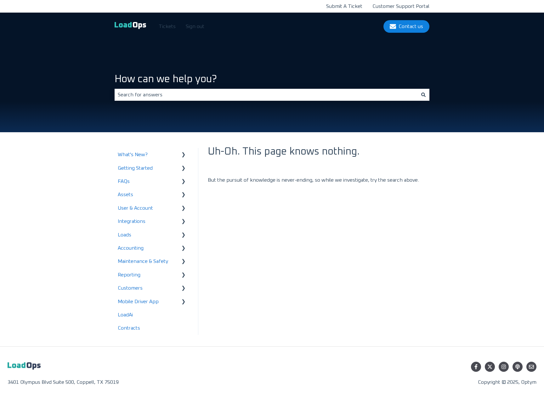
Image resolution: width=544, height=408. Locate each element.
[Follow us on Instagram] (504, 367)
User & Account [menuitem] (135, 208)
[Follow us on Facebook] (476, 367)
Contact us (411, 26)
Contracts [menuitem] (129, 328)
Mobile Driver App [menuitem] (138, 301)
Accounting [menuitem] (131, 248)
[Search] (423, 95)
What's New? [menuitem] (133, 154)
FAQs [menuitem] (124, 181)
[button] (183, 155)
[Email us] (531, 367)
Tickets (167, 26)
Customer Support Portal (400, 6)
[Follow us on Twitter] (490, 367)
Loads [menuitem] (124, 234)
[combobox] (266, 95)
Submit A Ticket (344, 6)
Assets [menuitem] (125, 194)
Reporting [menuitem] (129, 274)
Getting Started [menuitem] (135, 168)
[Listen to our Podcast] (518, 367)
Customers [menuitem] (130, 288)
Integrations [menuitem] (131, 221)
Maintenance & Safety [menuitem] (143, 261)
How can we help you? (166, 79)
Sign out (195, 26)
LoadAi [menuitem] (125, 314)
